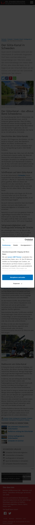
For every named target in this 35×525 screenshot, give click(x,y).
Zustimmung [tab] (6, 245)
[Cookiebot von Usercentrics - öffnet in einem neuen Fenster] (25, 240)
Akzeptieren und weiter (17, 277)
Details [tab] (15, 245)
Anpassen (16, 283)
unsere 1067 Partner (15, 257)
